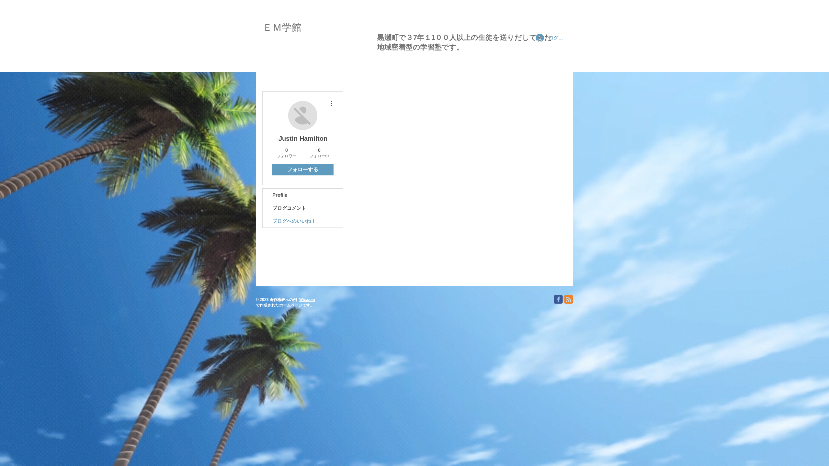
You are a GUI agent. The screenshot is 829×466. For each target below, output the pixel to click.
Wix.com (307, 299)
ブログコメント (289, 208)
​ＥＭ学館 (282, 29)
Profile (279, 195)
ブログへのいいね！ (294, 221)
